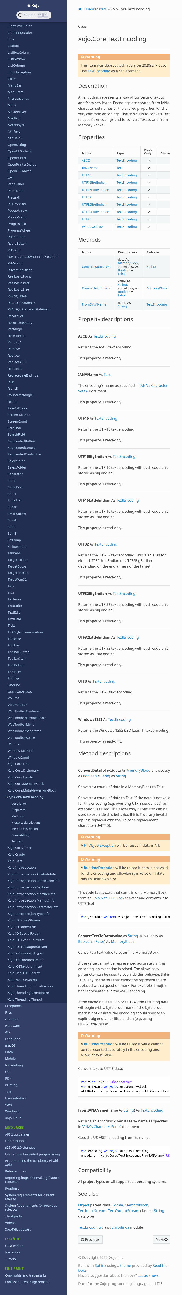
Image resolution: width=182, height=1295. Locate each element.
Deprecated (96, 9)
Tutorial (11, 1259)
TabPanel (15, 553)
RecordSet (15, 316)
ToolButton (16, 665)
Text (11, 592)
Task (11, 586)
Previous (92, 1239)
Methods (18, 816)
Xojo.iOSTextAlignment (25, 966)
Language (12, 1039)
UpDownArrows (20, 691)
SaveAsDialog (18, 408)
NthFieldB (15, 138)
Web (8, 1105)
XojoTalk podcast (18, 1229)
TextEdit (14, 612)
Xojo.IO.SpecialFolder (24, 933)
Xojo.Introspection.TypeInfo (29, 914)
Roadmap (12, 1188)
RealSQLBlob (17, 296)
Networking (14, 1065)
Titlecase (14, 639)
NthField (14, 131)
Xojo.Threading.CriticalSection (30, 986)
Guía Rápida (14, 1246)
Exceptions (13, 1006)
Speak (12, 520)
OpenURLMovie (19, 171)
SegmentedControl (22, 447)
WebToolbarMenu (21, 724)
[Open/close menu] (5, 797)
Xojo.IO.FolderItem (22, 927)
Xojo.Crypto (16, 854)
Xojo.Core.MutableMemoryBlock (32, 790)
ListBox (13, 46)
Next (160, 1239)
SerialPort (15, 487)
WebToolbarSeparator (24, 731)
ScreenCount (17, 421)
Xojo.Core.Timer (20, 848)
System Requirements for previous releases (31, 1207)
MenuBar (15, 85)
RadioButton (17, 243)
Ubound (14, 685)
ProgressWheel (19, 230)
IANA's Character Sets (100, 1126)
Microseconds (18, 98)
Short (12, 494)
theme (125, 1265)
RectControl (17, 336)
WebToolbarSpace (21, 737)
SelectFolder (17, 467)
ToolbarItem (17, 658)
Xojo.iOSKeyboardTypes (26, 953)
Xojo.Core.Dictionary (23, 770)
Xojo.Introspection (22, 867)
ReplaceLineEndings (23, 375)
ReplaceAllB (16, 362)
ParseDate (15, 191)
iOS (7, 1032)
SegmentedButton (21, 441)
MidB (12, 105)
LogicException (19, 72)
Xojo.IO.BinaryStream (24, 920)
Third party (13, 1216)
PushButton (17, 237)
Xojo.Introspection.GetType (28, 887)
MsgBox (14, 118)
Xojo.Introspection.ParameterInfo (33, 907)
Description (19, 804)
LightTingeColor (20, 32)
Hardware (12, 1025)
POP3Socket (17, 204)
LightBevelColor (20, 26)
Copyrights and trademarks (25, 1275)
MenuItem (15, 92)
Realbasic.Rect (18, 283)
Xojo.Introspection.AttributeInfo (32, 874)
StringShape (17, 546)
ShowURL (15, 500)
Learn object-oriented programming (32, 1154)
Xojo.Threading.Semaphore (28, 993)
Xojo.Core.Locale (20, 777)
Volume (13, 698)
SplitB (12, 533)
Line (11, 39)
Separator (15, 474)
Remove (14, 349)
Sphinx (100, 1265)
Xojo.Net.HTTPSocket (24, 973)
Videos (10, 1223)
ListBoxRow (16, 59)
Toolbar (13, 645)
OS (7, 1072)
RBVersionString (20, 270)
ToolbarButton (19, 652)
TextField (14, 619)
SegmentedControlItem (25, 454)
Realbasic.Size (18, 289)
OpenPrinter (17, 158)
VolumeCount (18, 705)
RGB (11, 382)
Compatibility (20, 835)
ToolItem (14, 672)
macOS (10, 1045)
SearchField (16, 434)
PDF (8, 1078)
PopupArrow (17, 210)
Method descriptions (25, 829)
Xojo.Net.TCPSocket (22, 979)
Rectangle (15, 329)
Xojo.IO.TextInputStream (26, 940)
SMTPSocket (17, 514)
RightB (13, 388)
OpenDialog (17, 145)
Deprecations (15, 1141)
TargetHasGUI (18, 573)
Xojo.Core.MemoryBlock (26, 783)
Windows (12, 1111)
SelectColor (16, 461)
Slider (12, 507)
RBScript (14, 250)
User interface (15, 1098)
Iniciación (12, 1252)
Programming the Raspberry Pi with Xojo (32, 1162)
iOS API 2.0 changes (20, 1147)
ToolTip (13, 678)
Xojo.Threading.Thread (25, 999)
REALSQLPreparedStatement (29, 309)
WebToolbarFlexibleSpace (27, 718)
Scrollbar (14, 428)
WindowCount (18, 757)
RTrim (12, 401)
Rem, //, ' (14, 342)
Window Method (20, 751)
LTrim (12, 79)
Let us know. (148, 1275)
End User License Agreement (27, 1282)
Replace (14, 355)
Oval (11, 177)
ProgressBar (17, 224)
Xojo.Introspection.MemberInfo (31, 894)
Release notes (15, 1171)
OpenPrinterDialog (22, 164)
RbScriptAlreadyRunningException (33, 256)
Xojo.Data (15, 861)
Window (14, 744)
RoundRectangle (20, 395)
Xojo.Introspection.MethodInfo (31, 900)
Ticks (11, 625)
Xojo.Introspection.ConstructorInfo (34, 881)
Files (8, 1012)
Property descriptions (26, 822)
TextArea (14, 599)
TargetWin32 (17, 579)
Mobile (10, 1058)
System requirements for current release (29, 1197)
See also (17, 841)
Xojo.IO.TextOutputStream (27, 947)
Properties (18, 810)
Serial (12, 481)
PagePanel (16, 184)
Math (9, 1052)
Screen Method (19, 415)
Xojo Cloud (13, 1118)
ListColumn (16, 65)
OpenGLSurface (19, 151)
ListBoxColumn (19, 52)
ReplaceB (15, 369)
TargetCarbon (18, 560)
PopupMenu (17, 217)
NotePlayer (16, 125)
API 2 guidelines (17, 1134)
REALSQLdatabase (21, 303)
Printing (11, 1085)
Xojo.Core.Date (19, 764)
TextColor (15, 606)
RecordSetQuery (20, 322)
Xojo (35, 5)
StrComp (14, 540)
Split (11, 527)
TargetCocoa (17, 566)
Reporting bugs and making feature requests (32, 1180)
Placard (13, 197)
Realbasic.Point (19, 276)
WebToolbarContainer (24, 711)
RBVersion (15, 263)
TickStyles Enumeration (25, 632)
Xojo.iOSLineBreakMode (26, 960)
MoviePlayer (17, 112)
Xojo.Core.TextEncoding (24, 797)
